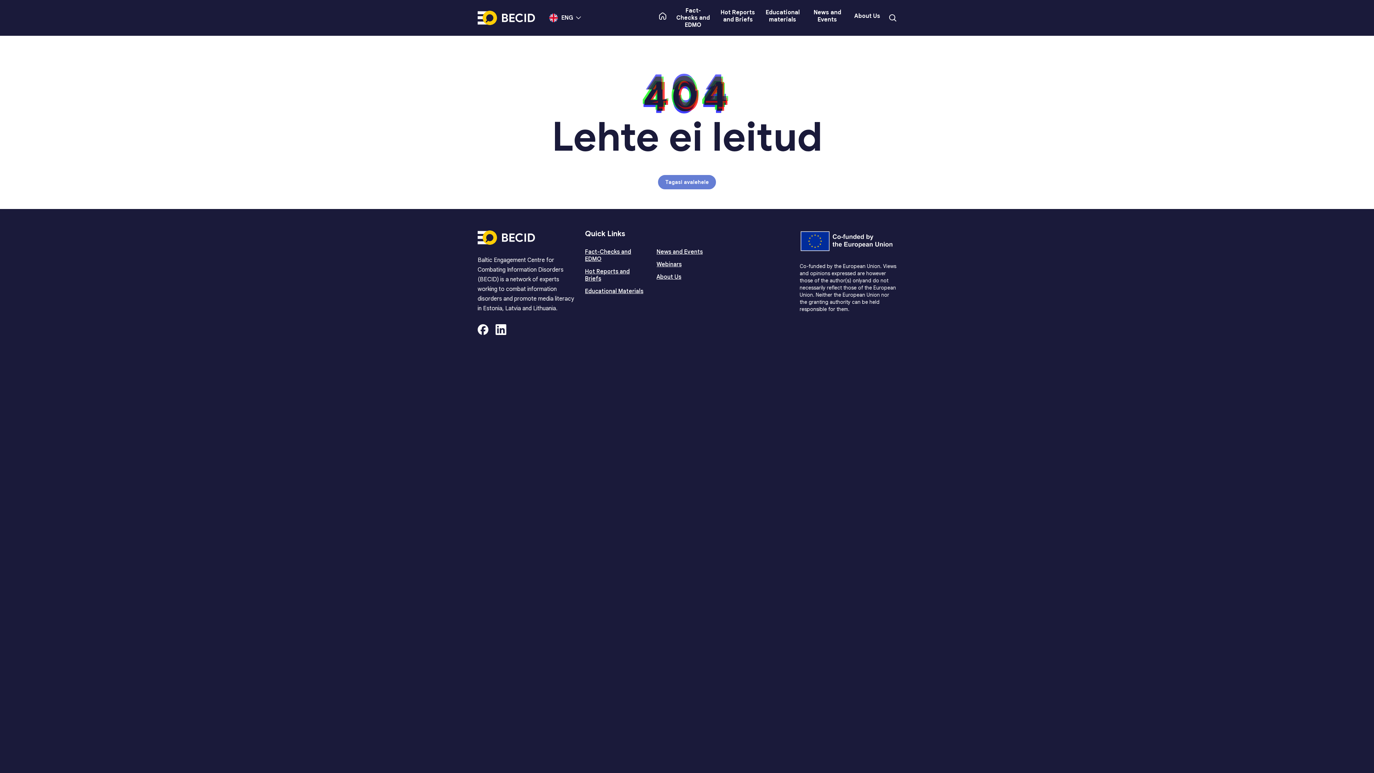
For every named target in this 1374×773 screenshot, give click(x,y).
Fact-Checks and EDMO (693, 18)
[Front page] (662, 16)
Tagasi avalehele (687, 182)
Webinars (669, 264)
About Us (867, 16)
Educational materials (783, 16)
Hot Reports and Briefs (738, 16)
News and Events (827, 16)
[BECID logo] (506, 18)
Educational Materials (614, 291)
